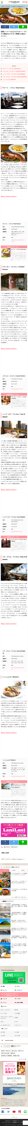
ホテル (2, 1021)
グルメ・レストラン (6, 5)
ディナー (21, 1050)
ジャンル (4, 1006)
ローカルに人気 (6, 1053)
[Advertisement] (14, 962)
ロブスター (15, 847)
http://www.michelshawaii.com (17, 776)
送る (23, 26)
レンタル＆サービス (5, 1025)
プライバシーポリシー (7, 1122)
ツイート (14, 26)
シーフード (11, 5)
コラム (18, 986)
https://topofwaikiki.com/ (16, 531)
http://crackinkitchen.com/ (16, 388)
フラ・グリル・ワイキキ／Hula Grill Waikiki (14, 76)
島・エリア (4, 1028)
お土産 (16, 1017)
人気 (3, 1050)
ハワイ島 (17, 1032)
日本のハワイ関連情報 (7, 1055)
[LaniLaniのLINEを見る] (25, 1111)
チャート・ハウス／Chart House (11, 68)
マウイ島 (3, 1035)
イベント (5, 1002)
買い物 (16, 1009)
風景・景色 (17, 1055)
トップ (2, 5)
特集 (4, 986)
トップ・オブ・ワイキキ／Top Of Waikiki (13, 74)
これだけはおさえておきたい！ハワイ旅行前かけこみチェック (10, 994)
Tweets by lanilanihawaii (7, 970)
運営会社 (15, 1120)
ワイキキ (15, 1050)
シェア (5, 26)
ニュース (5, 990)
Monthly (23, 870)
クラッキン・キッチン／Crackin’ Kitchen (13, 71)
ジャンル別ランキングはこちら (18, 897)
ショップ (5, 998)
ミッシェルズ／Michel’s (8, 79)
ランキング (19, 990)
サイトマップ (20, 1120)
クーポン (19, 998)
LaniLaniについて (8, 1120)
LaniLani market (9, 1040)
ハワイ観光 (17, 1013)
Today (4, 870)
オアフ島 (3, 1032)
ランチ (8, 1050)
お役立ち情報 (20, 1002)
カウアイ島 (17, 1035)
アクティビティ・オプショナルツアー (7, 1017)
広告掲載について (16, 1122)
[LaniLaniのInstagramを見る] (19, 1111)
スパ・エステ (4, 1013)
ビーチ (16, 1021)
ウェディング (18, 1025)
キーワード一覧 (22, 1059)
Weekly (13, 870)
